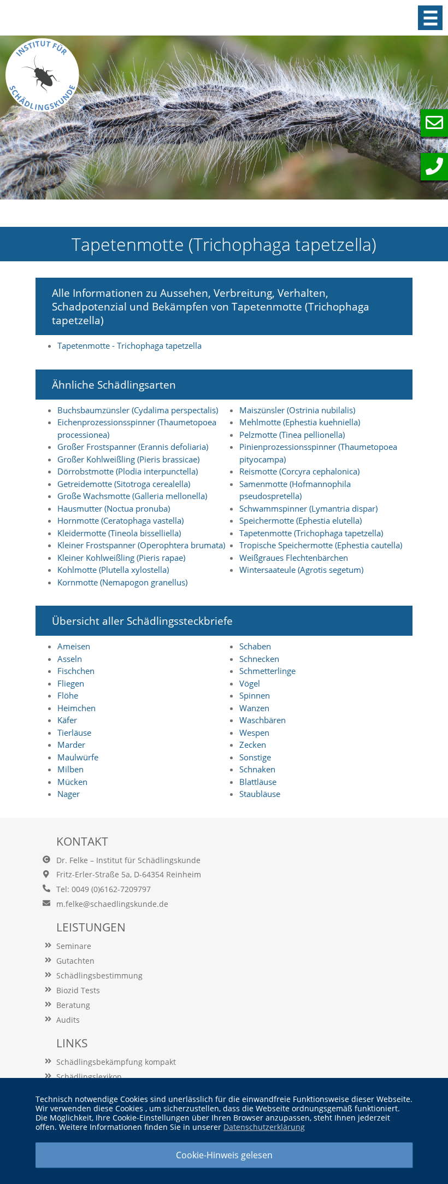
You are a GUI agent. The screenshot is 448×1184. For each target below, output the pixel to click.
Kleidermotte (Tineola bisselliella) (119, 532)
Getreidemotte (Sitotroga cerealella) (123, 483)
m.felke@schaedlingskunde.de (112, 904)
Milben (70, 769)
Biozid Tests (78, 990)
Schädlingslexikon (89, 1076)
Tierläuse (74, 732)
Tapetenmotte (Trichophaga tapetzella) (311, 532)
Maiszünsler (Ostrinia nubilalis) (297, 410)
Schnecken (259, 658)
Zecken (252, 744)
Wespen (254, 732)
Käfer (67, 719)
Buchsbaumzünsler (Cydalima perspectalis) (137, 410)
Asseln (69, 658)
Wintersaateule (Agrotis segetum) (301, 569)
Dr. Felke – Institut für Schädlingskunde (128, 860)
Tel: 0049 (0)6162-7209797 (103, 889)
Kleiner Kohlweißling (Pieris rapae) (121, 557)
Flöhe (67, 695)
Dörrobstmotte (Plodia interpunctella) (127, 471)
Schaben (255, 646)
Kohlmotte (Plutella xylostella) (113, 569)
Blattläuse (257, 781)
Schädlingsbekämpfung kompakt (116, 1062)
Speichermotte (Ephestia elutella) (300, 520)
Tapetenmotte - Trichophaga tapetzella (129, 345)
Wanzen (254, 707)
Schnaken (257, 769)
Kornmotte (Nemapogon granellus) (122, 582)
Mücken (72, 781)
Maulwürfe (77, 757)
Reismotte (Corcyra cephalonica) (299, 471)
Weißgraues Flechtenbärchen (293, 557)
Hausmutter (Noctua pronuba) (113, 508)
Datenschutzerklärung (264, 1127)
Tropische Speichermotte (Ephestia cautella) (320, 545)
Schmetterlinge (267, 670)
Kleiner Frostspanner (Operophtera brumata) (141, 545)
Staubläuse (259, 793)
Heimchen (76, 707)
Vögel (249, 683)
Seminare (73, 946)
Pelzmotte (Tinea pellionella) (292, 434)
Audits (68, 1020)
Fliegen (70, 683)
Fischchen (76, 670)
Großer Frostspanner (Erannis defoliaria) (132, 446)
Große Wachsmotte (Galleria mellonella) (132, 495)
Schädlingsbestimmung (99, 975)
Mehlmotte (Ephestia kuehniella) (299, 422)
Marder (71, 744)
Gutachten (75, 961)
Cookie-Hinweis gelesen (224, 1155)
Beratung (73, 1005)
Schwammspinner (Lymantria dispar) (308, 508)
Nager (68, 793)
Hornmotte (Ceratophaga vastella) (120, 520)
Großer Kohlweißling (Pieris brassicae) (128, 459)
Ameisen (73, 646)
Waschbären (262, 719)
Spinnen (254, 695)
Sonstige (255, 757)
